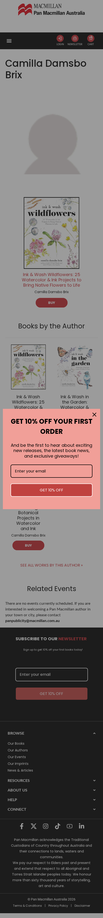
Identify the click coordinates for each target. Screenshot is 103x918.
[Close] (94, 414)
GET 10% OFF (51, 490)
